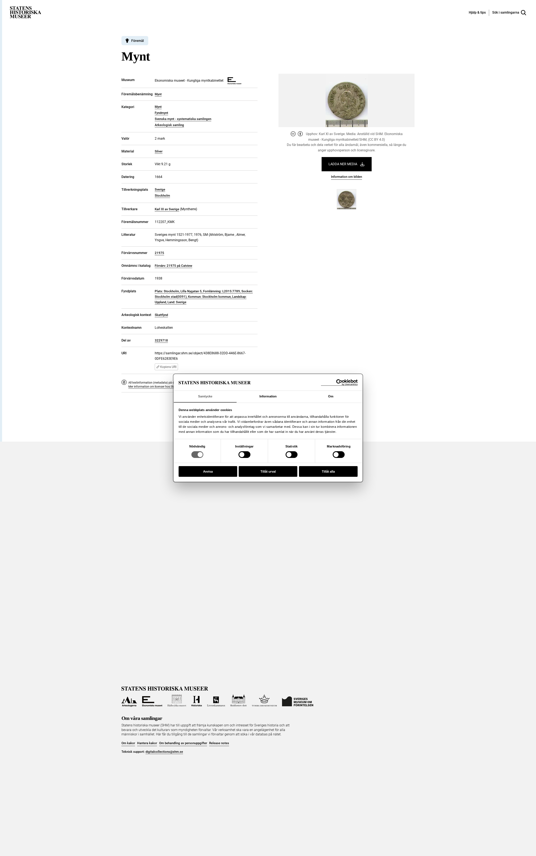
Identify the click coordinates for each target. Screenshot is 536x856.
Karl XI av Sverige (167, 209)
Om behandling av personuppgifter (183, 743)
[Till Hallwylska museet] (177, 700)
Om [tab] (330, 396)
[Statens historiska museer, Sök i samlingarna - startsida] (25, 12)
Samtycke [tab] (205, 396)
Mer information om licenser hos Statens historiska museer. (166, 386)
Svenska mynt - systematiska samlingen (183, 119)
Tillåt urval (268, 471)
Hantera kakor (147, 743)
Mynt (158, 94)
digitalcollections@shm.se (164, 752)
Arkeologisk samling (169, 125)
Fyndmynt (161, 113)
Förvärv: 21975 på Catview (173, 266)
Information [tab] (268, 396)
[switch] (244, 454)
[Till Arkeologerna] (129, 700)
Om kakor (128, 743)
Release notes (219, 743)
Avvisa (208, 471)
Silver (158, 151)
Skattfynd (161, 315)
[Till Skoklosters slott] (238, 700)
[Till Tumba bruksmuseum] (264, 700)
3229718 (161, 340)
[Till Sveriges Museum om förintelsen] (297, 700)
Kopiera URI (168, 367)
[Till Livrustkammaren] (216, 700)
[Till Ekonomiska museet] (152, 700)
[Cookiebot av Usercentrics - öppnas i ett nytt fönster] (339, 382)
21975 (159, 253)
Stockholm (162, 195)
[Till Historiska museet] (196, 700)
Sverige (160, 189)
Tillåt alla (328, 471)
